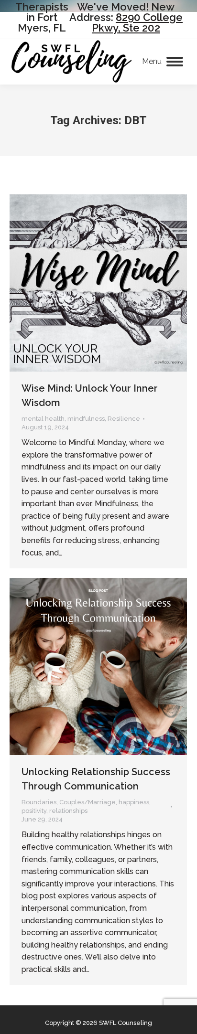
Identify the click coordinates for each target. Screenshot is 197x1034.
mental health (43, 418)
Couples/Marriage (87, 802)
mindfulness (86, 418)
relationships (68, 810)
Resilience (124, 418)
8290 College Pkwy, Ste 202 (137, 22)
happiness (134, 802)
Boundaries (39, 802)
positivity (34, 810)
